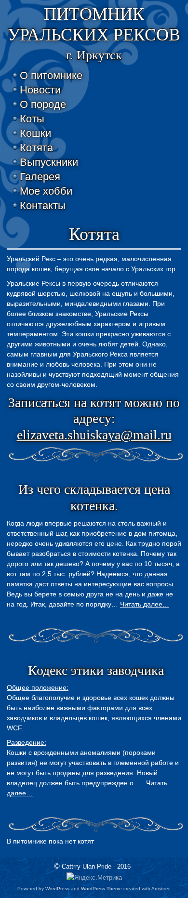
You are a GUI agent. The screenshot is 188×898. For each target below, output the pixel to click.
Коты (32, 119)
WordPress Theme (101, 888)
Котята (36, 148)
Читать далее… (144, 604)
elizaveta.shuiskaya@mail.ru (94, 434)
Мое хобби (46, 191)
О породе (43, 104)
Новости (40, 90)
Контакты (43, 205)
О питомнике (51, 75)
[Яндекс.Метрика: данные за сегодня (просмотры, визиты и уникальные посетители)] (94, 878)
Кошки (35, 133)
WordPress (57, 888)
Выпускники (49, 162)
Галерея (40, 177)
